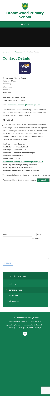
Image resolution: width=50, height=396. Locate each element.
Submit (7, 263)
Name (5, 234)
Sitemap (12, 327)
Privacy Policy (24, 327)
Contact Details (33, 52)
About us (6, 52)
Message (36, 238)
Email (39, 234)
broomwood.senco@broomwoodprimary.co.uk (23, 161)
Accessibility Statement (33, 325)
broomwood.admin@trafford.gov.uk (24, 105)
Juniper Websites (35, 321)
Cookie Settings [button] (35, 327)
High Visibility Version (13, 325)
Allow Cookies (43, 180)
